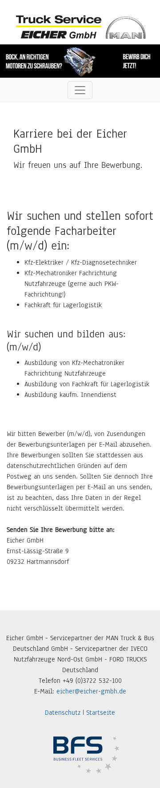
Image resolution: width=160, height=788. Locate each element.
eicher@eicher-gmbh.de (91, 691)
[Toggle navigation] (80, 90)
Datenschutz (62, 712)
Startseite (100, 712)
